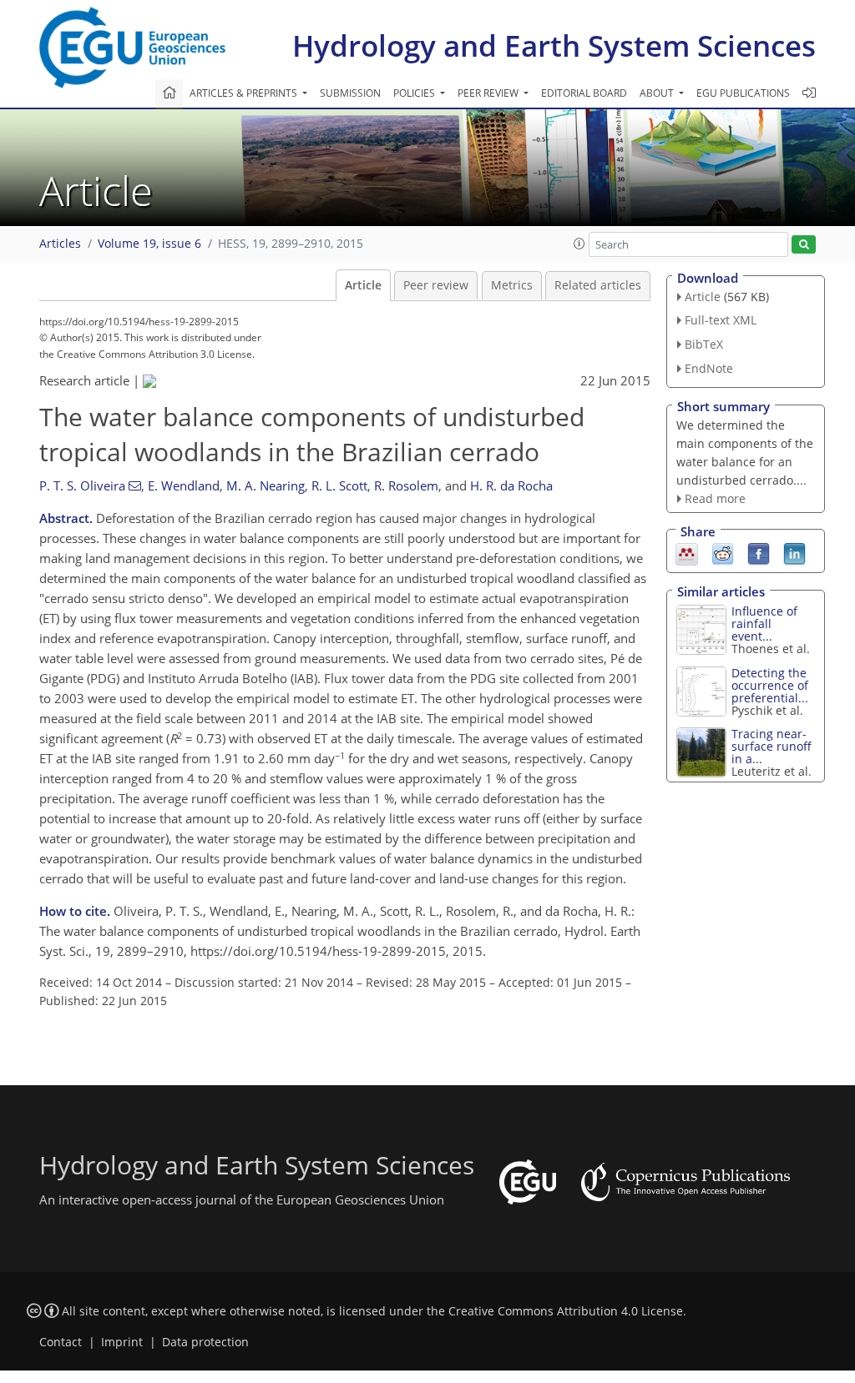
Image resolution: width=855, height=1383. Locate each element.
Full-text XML (720, 320)
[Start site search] (804, 244)
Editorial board (584, 93)
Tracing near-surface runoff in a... (771, 746)
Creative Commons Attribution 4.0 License (565, 1311)
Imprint (122, 1342)
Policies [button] (415, 93)
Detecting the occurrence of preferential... (769, 685)
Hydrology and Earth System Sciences (554, 45)
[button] (579, 243)
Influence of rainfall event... (764, 623)
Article (363, 285)
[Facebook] (758, 553)
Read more (715, 498)
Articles (60, 243)
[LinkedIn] (794, 553)
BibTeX (704, 344)
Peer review (435, 285)
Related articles (597, 285)
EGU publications (743, 93)
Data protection (205, 1342)
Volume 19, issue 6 (149, 243)
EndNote (709, 368)
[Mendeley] (686, 553)
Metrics (512, 285)
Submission (350, 93)
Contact (60, 1342)
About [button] (658, 93)
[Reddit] (722, 553)
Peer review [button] (489, 93)
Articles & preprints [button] (245, 93)
